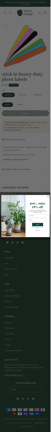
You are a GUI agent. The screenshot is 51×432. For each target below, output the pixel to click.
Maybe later (36, 230)
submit (36, 224)
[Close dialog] (47, 196)
